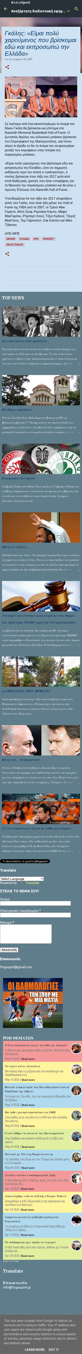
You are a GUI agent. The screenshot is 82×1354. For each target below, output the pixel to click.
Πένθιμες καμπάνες (17, 409)
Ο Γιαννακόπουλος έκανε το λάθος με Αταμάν (36, 828)
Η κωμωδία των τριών (18, 478)
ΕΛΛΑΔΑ (24, 239)
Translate (32, 883)
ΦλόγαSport (20, 2)
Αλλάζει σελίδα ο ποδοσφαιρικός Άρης (30, 1175)
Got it (54, 1350)
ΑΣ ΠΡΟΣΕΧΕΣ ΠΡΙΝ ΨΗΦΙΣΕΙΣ (26, 691)
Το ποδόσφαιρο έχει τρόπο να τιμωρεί (30, 1242)
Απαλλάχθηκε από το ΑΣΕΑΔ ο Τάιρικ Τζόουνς (36, 1196)
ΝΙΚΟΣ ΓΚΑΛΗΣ (14, 244)
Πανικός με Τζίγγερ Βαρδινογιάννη (29, 1154)
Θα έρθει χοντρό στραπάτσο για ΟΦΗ (30, 1112)
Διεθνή (10, 239)
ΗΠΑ (36, 239)
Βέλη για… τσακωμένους (21, 759)
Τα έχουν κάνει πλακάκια (22, 1066)
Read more (28, 1059)
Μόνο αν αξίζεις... (15, 547)
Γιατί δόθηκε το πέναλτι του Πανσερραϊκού (34, 1133)
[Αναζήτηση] (76, 9)
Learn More (35, 1350)
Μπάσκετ (48, 239)
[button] (7, 67)
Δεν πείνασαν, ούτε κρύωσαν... (25, 341)
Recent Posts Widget (11, 1261)
